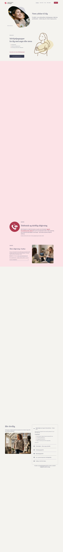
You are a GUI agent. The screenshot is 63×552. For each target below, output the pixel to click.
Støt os (56, 2)
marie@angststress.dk (43, 465)
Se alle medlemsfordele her (16, 56)
